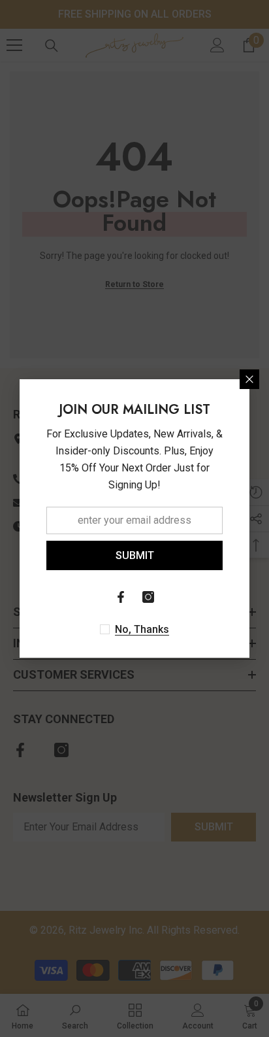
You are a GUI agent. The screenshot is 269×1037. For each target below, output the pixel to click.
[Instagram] (148, 597)
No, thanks (142, 629)
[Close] (249, 379)
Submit (135, 555)
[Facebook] (120, 597)
